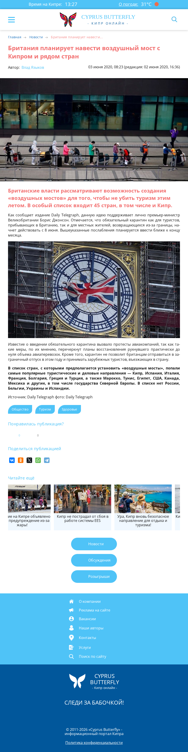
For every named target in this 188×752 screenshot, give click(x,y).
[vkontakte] (110, 714)
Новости (36, 37)
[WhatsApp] (38, 460)
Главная (14, 37)
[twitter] (89, 714)
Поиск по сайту (92, 656)
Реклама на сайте (94, 609)
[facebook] (68, 714)
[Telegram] (47, 460)
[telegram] (99, 714)
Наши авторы (91, 628)
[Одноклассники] (21, 460)
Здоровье (69, 409)
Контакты (87, 637)
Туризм (45, 409)
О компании (90, 601)
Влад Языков (32, 67)
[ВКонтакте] (12, 460)
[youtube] (120, 714)
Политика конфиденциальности (94, 743)
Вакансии (87, 618)
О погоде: (128, 4)
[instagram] (78, 714)
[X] (29, 460)
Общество (20, 409)
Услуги (85, 647)
